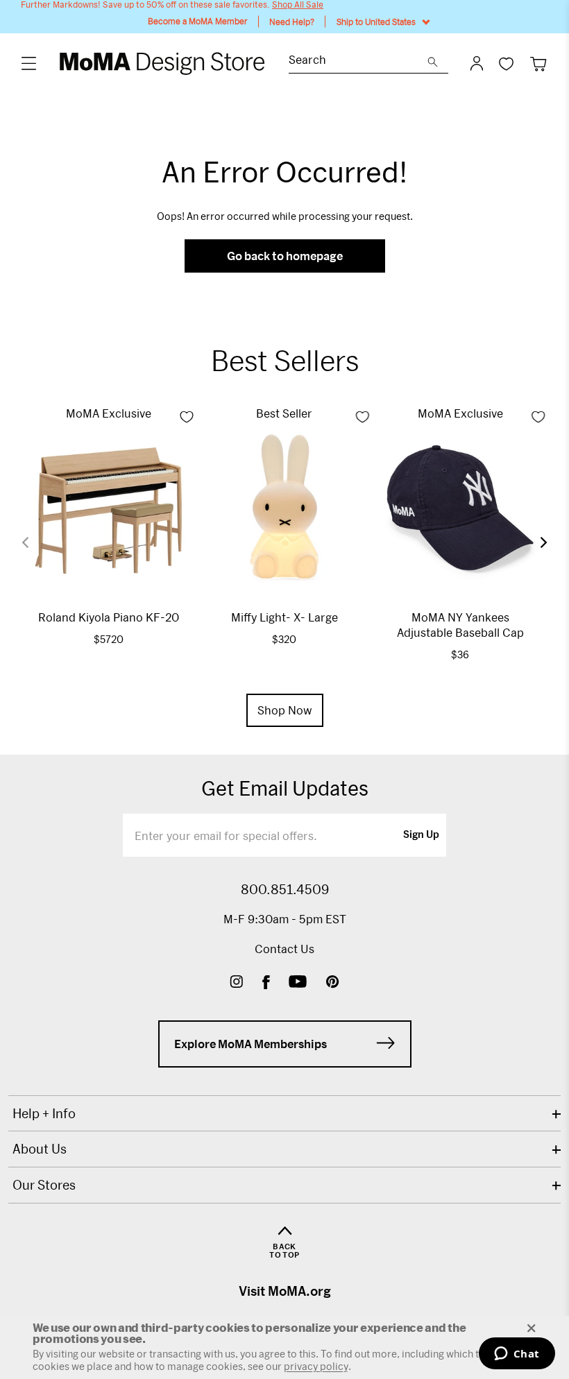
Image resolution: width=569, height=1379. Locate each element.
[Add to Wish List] (186, 417)
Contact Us (284, 948)
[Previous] (34, 542)
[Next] (535, 542)
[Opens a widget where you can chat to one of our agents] (516, 1354)
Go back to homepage (285, 255)
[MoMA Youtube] (297, 983)
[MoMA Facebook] (266, 983)
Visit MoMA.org (285, 1291)
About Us (39, 1148)
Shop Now (284, 710)
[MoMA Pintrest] (332, 983)
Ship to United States (376, 21)
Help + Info (44, 1113)
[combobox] (358, 61)
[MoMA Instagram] (236, 983)
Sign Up (421, 835)
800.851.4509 (285, 889)
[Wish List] (506, 63)
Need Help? (291, 21)
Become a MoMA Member (198, 21)
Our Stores (44, 1184)
